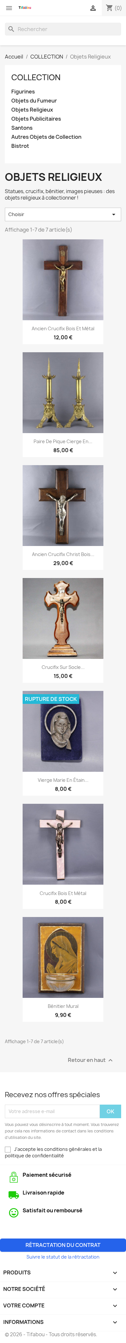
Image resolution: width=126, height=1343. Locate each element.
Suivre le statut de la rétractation (63, 1257)
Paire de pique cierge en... (63, 441)
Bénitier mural (63, 1006)
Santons (22, 128)
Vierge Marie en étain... (63, 780)
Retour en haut (91, 1060)
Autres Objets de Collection (46, 137)
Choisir (63, 214)
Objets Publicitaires (36, 118)
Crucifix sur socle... (63, 667)
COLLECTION (35, 77)
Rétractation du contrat (63, 1245)
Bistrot (20, 146)
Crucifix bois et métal (63, 893)
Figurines (23, 91)
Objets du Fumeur (34, 100)
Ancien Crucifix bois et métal (63, 328)
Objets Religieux (32, 109)
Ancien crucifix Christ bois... (63, 554)
